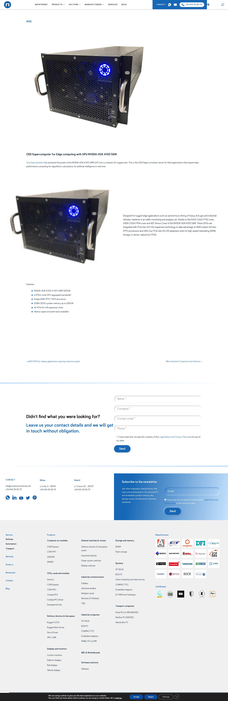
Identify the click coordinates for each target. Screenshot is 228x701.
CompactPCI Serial (55, 600)
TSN (83, 603)
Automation (11, 544)
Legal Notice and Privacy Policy (173, 437)
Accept (136, 697)
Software (85, 669)
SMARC (50, 562)
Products (57, 5)
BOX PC (84, 626)
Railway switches (88, 566)
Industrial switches (89, 556)
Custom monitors (54, 655)
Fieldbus (84, 583)
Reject (150, 697)
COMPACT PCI (87, 631)
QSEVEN (50, 557)
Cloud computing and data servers (130, 579)
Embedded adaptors (89, 636)
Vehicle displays (53, 670)
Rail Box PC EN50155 (124, 617)
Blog (124, 5)
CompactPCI (52, 595)
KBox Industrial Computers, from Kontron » (184, 361)
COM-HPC (51, 552)
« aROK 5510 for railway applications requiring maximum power (53, 361)
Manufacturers (93, 5)
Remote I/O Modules (90, 598)
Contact (160, 5)
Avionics (50, 579)
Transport (10, 549)
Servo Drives (52, 632)
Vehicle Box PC (121, 622)
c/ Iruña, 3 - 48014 (48, 486)
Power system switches (91, 561)
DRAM (118, 547)
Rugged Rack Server (55, 627)
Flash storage (121, 552)
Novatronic (41, 5)
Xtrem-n (9, 565)
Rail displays (52, 665)
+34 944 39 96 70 (194, 5)
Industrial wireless (88, 588)
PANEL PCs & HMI (89, 641)
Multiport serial (87, 593)
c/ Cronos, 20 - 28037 (84, 486)
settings (118, 698)
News (29, 21)
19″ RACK (85, 621)
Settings (165, 697)
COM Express (53, 547)
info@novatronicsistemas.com (18, 486)
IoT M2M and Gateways (125, 595)
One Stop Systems (35, 162)
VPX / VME (51, 637)
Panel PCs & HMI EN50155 (126, 612)
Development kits (54, 605)
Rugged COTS (53, 622)
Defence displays (54, 660)
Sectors (73, 5)
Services (113, 5)
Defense (9, 539)
